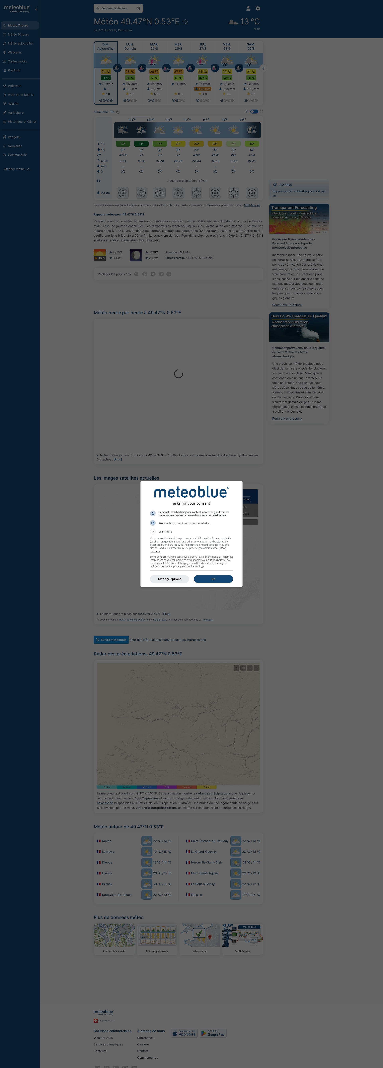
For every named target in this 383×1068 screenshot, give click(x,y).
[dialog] (191, 534)
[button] (191, 531)
